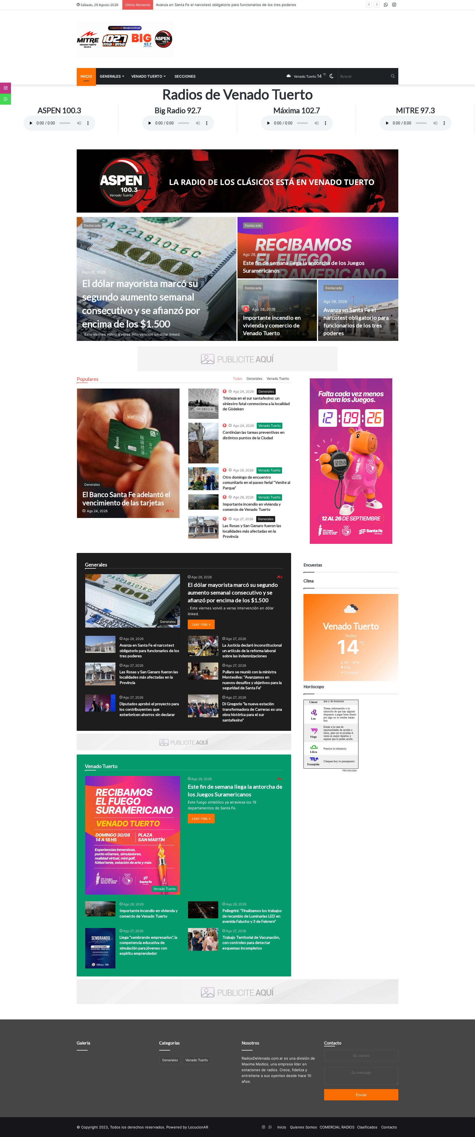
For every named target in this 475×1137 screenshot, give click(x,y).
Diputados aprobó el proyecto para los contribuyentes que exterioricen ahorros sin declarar (149, 709)
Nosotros (250, 1042)
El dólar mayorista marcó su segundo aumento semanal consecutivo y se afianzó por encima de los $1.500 (233, 592)
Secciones (185, 76)
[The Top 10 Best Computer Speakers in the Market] (203, 404)
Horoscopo (350, 770)
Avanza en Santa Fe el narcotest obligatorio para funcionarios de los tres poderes (149, 650)
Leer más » (201, 624)
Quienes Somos (303, 1127)
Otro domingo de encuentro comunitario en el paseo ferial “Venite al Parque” (256, 482)
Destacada (92, 225)
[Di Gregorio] (203, 705)
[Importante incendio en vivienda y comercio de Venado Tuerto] (277, 310)
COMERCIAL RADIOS (337, 1127)
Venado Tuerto (146, 76)
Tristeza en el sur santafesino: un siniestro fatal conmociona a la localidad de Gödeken (256, 403)
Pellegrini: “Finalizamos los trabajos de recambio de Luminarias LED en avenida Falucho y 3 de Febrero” (252, 916)
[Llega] (100, 948)
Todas (237, 378)
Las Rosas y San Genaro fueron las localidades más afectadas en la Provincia (252, 531)
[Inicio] (125, 39)
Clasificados (367, 1127)
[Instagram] (5, 88)
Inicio (86, 76)
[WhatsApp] (5, 99)
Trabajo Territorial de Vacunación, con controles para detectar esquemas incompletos (251, 942)
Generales (110, 76)
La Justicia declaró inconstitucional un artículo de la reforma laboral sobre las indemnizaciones (252, 650)
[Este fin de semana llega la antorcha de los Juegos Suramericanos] (318, 247)
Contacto (332, 1042)
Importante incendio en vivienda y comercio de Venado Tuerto (272, 325)
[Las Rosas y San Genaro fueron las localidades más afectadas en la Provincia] (100, 674)
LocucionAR (198, 1127)
